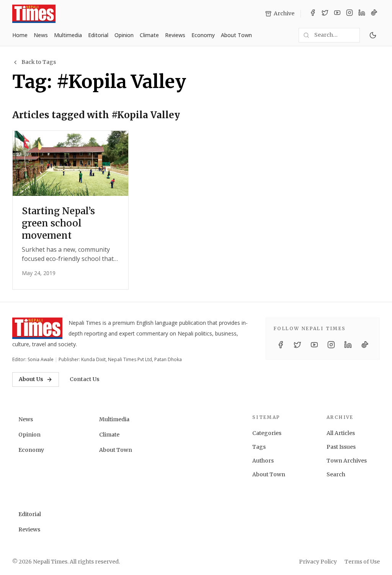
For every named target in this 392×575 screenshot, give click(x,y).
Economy (203, 35)
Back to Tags (38, 62)
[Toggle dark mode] (373, 35)
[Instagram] (349, 14)
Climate (149, 35)
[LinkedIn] (362, 14)
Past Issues (341, 446)
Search (336, 474)
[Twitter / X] (325, 14)
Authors (263, 460)
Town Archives (347, 460)
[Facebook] (312, 14)
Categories (266, 433)
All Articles (341, 433)
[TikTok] (374, 14)
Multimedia (68, 35)
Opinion (124, 35)
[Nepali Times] (37, 328)
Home (20, 35)
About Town (236, 35)
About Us (31, 379)
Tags (259, 446)
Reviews (175, 35)
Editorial (98, 35)
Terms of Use (362, 561)
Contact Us (85, 379)
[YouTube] (337, 14)
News (41, 35)
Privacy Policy (318, 561)
